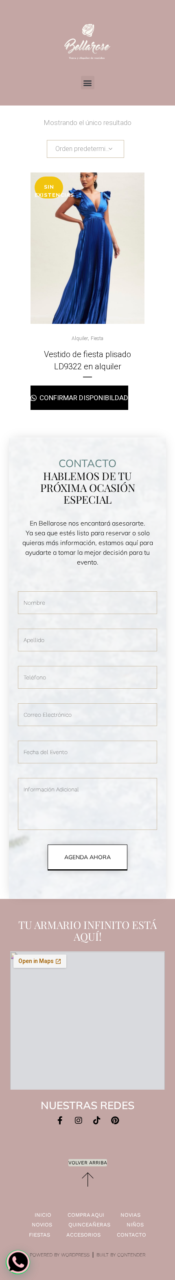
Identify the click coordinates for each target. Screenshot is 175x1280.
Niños (135, 1225)
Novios (42, 1225)
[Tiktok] (97, 1120)
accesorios (83, 1235)
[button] (87, 82)
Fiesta (97, 338)
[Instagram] (78, 1120)
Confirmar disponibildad (83, 398)
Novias (130, 1215)
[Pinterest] (115, 1120)
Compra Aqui (86, 1215)
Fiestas (39, 1235)
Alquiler (80, 338)
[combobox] (85, 149)
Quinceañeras (89, 1225)
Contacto (131, 1235)
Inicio (43, 1215)
